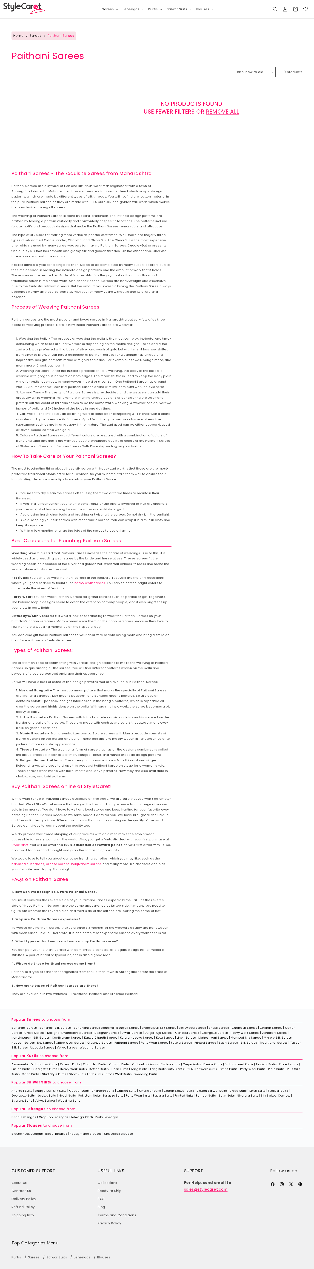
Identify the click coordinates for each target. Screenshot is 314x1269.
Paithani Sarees (126, 1043)
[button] (110, 9)
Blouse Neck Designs (27, 1134)
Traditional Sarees (274, 1043)
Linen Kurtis (119, 1069)
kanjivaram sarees (86, 864)
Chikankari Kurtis (145, 1064)
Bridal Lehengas (23, 1117)
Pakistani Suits (89, 1095)
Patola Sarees (181, 1043)
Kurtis (32, 1055)
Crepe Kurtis (192, 1064)
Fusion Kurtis (21, 1069)
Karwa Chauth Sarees (100, 1038)
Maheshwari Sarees (213, 1038)
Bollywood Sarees (192, 1028)
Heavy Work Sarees (245, 1033)
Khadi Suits (67, 1095)
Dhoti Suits (257, 1091)
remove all (222, 111)
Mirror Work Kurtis (204, 1069)
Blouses (34, 1125)
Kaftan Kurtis (99, 1069)
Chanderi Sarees (244, 1028)
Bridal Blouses (56, 1134)
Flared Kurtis (288, 1064)
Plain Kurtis (276, 1069)
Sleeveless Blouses (118, 1134)
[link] (305, 9)
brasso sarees (58, 864)
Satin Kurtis (31, 1074)
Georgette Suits (23, 1095)
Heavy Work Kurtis (73, 1069)
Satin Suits (226, 1095)
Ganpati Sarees (187, 1033)
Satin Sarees (228, 1043)
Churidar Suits (150, 1091)
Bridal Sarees (219, 1028)
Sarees (35, 35)
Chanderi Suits (102, 1091)
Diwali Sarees (132, 1033)
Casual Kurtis (70, 1064)
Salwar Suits (38, 1082)
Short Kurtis (77, 1074)
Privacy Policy (109, 1223)
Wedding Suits (69, 1101)
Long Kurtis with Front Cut (169, 1069)
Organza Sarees (99, 1043)
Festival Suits (278, 1091)
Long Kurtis (139, 1069)
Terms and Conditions (117, 1215)
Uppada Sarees (42, 1047)
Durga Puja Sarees (159, 1033)
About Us (19, 1182)
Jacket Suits (46, 1095)
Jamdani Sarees (275, 1033)
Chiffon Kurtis (119, 1064)
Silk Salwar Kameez (276, 1095)
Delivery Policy (23, 1199)
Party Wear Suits (138, 1095)
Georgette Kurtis (45, 1069)
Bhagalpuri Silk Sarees (159, 1028)
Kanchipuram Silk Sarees (30, 1038)
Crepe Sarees (34, 1033)
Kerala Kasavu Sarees (137, 1038)
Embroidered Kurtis (239, 1064)
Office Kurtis (229, 1069)
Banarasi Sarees (24, 1028)
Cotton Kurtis (170, 1064)
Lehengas (36, 1108)
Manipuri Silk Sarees (246, 1038)
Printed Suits (184, 1095)
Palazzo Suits (113, 1095)
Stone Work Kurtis (119, 1074)
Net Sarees (45, 1043)
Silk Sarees (249, 1043)
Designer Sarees (106, 1033)
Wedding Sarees (92, 1047)
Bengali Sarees (127, 1028)
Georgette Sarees (215, 1033)
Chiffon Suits (127, 1091)
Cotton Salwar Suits (179, 1091)
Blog (101, 1207)
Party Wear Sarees (154, 1043)
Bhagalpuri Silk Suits (51, 1091)
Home (18, 35)
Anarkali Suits (21, 1091)
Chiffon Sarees (271, 1028)
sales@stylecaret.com (206, 1189)
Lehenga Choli (82, 1117)
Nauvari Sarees (23, 1043)
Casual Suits (79, 1091)
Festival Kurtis (266, 1064)
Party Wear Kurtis (253, 1069)
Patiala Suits (162, 1095)
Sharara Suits (247, 1095)
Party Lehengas (107, 1117)
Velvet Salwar (45, 1101)
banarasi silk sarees (27, 864)
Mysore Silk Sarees (278, 1038)
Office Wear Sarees (70, 1043)
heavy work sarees (89, 583)
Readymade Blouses (86, 1134)
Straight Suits (21, 1101)
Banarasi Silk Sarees (55, 1028)
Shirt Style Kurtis (54, 1074)
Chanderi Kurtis (95, 1064)
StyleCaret (20, 845)
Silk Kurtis (96, 1074)
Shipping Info (22, 1215)
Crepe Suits (238, 1091)
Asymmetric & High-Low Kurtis (34, 1064)
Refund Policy (23, 1207)
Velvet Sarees (67, 1047)
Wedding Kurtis (146, 1074)
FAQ (101, 1199)
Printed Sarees (205, 1043)
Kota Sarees (165, 1038)
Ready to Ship (109, 1191)
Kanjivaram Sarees (67, 1038)
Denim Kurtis (212, 1064)
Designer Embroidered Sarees (69, 1033)
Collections (107, 1182)
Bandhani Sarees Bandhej (94, 1028)
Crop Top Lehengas (54, 1117)
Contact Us (21, 1191)
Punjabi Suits (206, 1095)
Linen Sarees (186, 1038)
